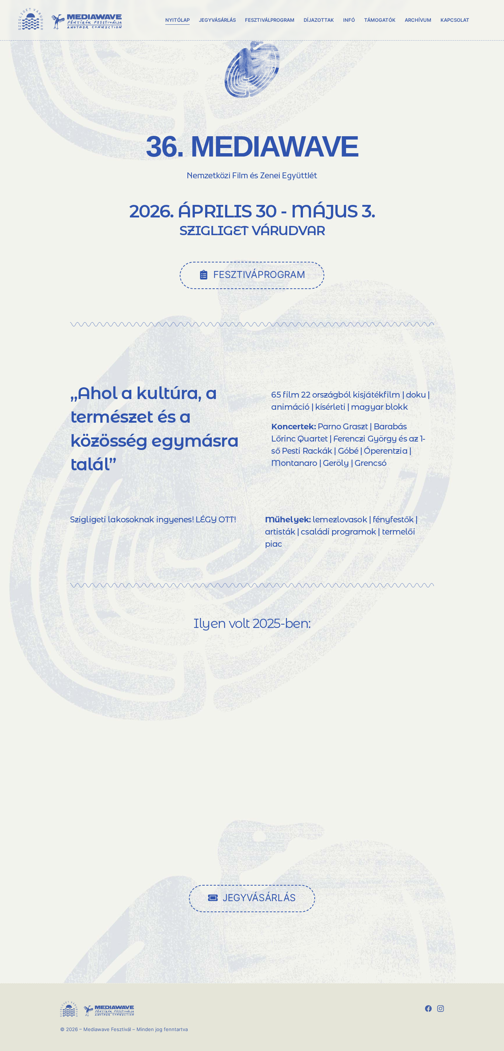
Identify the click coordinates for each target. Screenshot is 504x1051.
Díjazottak (319, 20)
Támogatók (380, 20)
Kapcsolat (455, 20)
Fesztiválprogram (269, 20)
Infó (349, 20)
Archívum (418, 20)
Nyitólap (177, 20)
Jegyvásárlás (217, 20)
